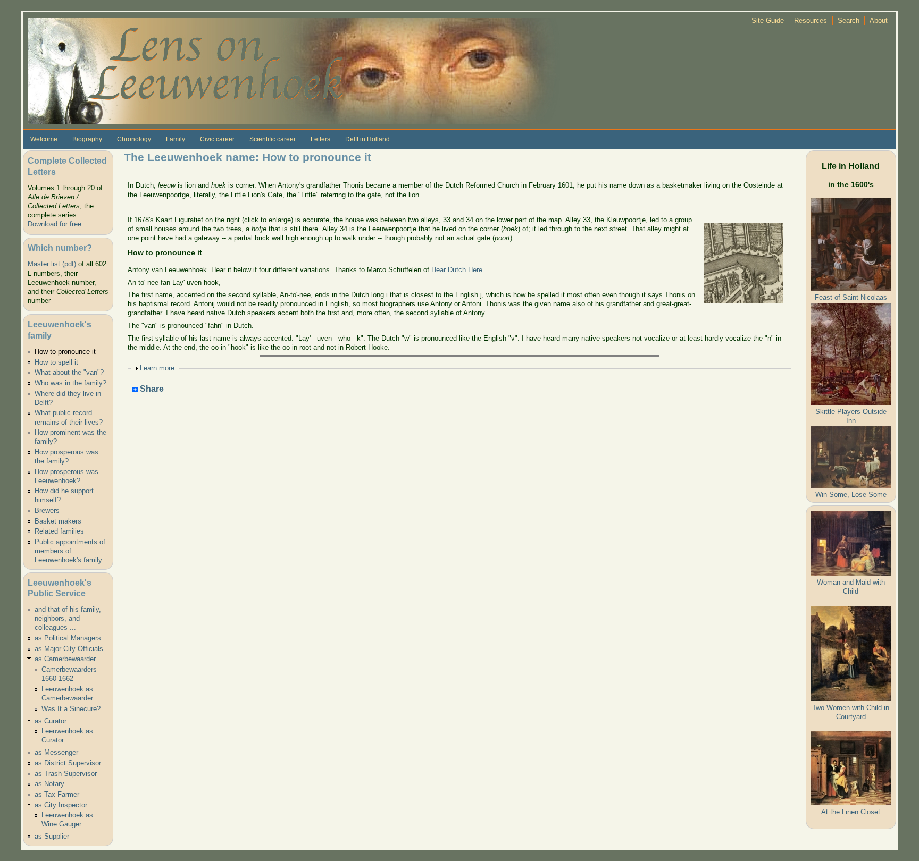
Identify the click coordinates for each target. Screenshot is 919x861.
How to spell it (56, 362)
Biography (87, 139)
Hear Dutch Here (456, 270)
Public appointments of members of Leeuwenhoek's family (70, 551)
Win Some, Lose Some (851, 495)
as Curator (50, 721)
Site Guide (767, 20)
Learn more (157, 368)
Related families (59, 531)
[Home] (294, 70)
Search (848, 20)
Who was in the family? (70, 383)
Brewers (47, 510)
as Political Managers (68, 638)
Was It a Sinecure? (71, 709)
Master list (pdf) (52, 264)
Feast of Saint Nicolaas (851, 297)
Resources (810, 20)
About (879, 20)
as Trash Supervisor (66, 774)
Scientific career (272, 139)
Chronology (134, 139)
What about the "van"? (69, 372)
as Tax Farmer (57, 794)
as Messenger (56, 752)
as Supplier (52, 836)
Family (175, 139)
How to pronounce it (65, 352)
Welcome (43, 139)
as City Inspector (61, 805)
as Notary (49, 784)
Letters (320, 139)
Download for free (54, 224)
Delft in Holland (367, 139)
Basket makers (58, 521)
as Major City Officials (69, 649)
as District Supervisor (68, 763)
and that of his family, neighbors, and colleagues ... (68, 618)
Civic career (217, 139)
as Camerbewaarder (65, 659)
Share (151, 389)
